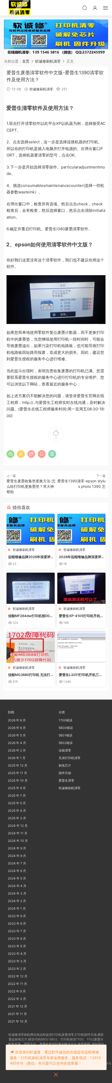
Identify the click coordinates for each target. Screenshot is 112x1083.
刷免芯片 (65, 765)
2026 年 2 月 (17, 750)
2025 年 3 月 (17, 818)
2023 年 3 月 (17, 961)
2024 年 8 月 (17, 856)
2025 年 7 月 (17, 795)
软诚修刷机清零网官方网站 (19, 8)
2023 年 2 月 (17, 969)
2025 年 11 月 (17, 773)
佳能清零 (65, 750)
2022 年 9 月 (17, 991)
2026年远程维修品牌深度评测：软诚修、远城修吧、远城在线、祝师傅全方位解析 (81, 557)
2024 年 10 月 (18, 841)
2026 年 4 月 (17, 743)
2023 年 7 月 (17, 931)
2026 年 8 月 (17, 720)
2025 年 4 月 (17, 811)
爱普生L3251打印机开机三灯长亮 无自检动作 (80, 675)
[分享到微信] (10, 454)
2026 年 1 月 (17, 758)
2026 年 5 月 (17, 735)
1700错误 (65, 720)
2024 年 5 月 (17, 878)
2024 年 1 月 (17, 908)
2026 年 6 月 (17, 728)
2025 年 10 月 (18, 780)
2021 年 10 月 (17, 1021)
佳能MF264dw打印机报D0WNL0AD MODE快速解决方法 (30, 616)
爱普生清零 (66, 780)
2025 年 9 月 (17, 788)
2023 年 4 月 (17, 954)
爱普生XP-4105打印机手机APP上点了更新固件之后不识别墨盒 (81, 616)
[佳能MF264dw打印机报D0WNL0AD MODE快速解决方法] (31, 588)
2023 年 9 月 (17, 916)
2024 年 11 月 (17, 833)
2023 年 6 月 (17, 938)
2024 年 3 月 (17, 893)
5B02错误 (66, 743)
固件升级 (65, 773)
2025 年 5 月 (17, 803)
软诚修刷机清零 (41, 89)
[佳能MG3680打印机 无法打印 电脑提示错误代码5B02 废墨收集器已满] (31, 647)
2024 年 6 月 (17, 871)
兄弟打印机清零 (69, 758)
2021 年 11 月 (17, 1014)
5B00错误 (66, 728)
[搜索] (84, 7)
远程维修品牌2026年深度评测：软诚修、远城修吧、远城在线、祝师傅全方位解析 (30, 557)
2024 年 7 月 (17, 863)
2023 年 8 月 (17, 923)
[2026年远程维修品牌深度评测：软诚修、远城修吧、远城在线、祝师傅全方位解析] (81, 529)
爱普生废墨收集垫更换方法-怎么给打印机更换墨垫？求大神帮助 (31, 486)
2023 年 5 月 (17, 946)
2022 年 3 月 (17, 999)
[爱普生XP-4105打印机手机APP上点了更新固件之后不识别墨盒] (81, 588)
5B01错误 (65, 735)
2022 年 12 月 (17, 976)
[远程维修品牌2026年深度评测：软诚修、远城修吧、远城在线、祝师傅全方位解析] (31, 529)
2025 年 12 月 (17, 765)
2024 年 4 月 (17, 886)
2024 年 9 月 (17, 848)
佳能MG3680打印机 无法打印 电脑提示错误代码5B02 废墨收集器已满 (30, 675)
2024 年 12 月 (18, 826)
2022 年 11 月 (17, 984)
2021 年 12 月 (17, 1006)
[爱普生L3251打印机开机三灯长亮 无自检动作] (81, 647)
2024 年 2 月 (17, 901)
